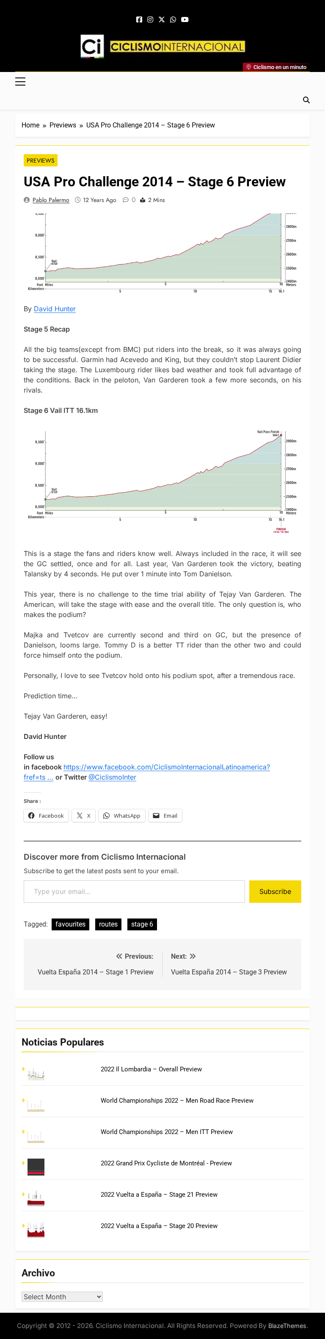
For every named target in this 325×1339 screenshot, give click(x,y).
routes (108, 924)
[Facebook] (139, 20)
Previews (41, 160)
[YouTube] (185, 20)
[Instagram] (150, 20)
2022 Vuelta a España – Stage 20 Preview (159, 1226)
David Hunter (55, 308)
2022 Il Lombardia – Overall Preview (151, 1069)
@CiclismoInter (112, 777)
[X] (162, 20)
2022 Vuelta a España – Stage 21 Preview (159, 1194)
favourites (70, 924)
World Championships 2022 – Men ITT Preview (167, 1132)
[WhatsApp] (173, 20)
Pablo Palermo (51, 200)
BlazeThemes (287, 1325)
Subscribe (275, 891)
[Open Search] (306, 100)
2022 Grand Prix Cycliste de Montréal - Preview (166, 1163)
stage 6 (142, 924)
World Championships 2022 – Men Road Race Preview (177, 1100)
